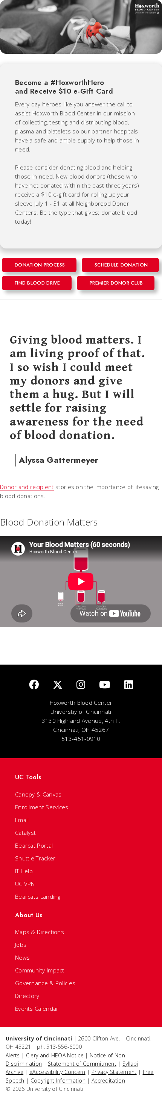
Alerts (13, 1055)
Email (22, 820)
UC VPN (25, 883)
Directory (27, 996)
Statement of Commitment (82, 1063)
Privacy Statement (114, 1071)
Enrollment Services (42, 807)
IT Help (24, 871)
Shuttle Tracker (35, 858)
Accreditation (108, 1080)
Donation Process (40, 264)
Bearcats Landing (38, 896)
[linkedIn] (128, 685)
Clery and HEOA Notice (55, 1055)
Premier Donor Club (116, 282)
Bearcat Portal (34, 845)
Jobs (20, 944)
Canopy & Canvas (38, 794)
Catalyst (25, 832)
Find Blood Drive (37, 282)
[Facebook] (34, 685)
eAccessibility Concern (57, 1071)
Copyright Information (58, 1080)
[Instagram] (80, 685)
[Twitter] (58, 685)
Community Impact (39, 970)
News (22, 957)
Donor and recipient (27, 487)
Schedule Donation (121, 264)
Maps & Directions (39, 932)
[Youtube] (104, 685)
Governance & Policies (45, 983)
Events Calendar (37, 1008)
